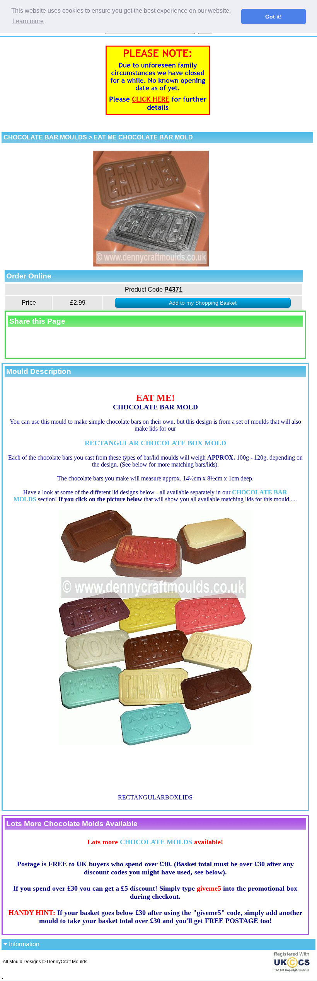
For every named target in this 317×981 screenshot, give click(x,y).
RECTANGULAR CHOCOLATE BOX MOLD (155, 443)
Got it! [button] (273, 17)
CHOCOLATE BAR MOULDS (45, 137)
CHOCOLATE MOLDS (156, 842)
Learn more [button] (28, 21)
